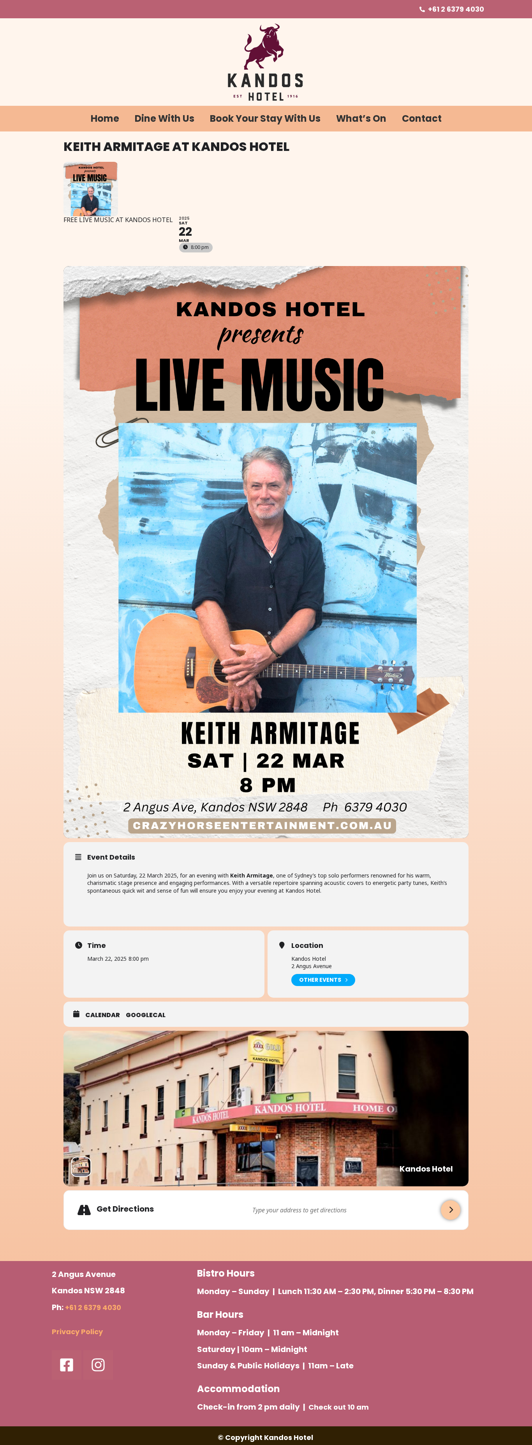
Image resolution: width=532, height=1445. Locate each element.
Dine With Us (164, 118)
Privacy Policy (77, 1331)
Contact (422, 118)
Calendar (102, 1015)
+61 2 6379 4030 (93, 1307)
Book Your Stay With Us (265, 118)
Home (105, 118)
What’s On (361, 118)
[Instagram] (98, 1365)
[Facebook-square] (66, 1365)
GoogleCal (146, 1015)
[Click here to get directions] (450, 1210)
